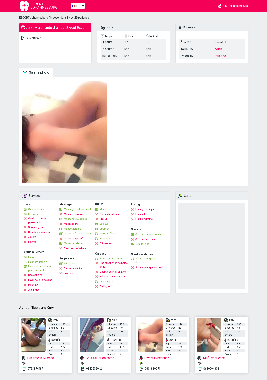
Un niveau (33, 214)
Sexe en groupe (37, 227)
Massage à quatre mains (78, 233)
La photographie (37, 261)
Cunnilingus (106, 281)
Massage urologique (75, 218)
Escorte (32, 257)
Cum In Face (142, 243)
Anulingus (33, 289)
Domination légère (110, 214)
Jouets (32, 236)
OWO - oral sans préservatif (37, 220)
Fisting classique (145, 209)
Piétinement (106, 243)
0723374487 (35, 368)
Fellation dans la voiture (113, 276)
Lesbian (68, 273)
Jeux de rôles (107, 233)
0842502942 (94, 368)
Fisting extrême (144, 218)
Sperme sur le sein (145, 239)
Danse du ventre (73, 268)
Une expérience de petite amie (114, 264)
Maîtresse (105, 209)
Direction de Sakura (75, 248)
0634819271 (35, 38)
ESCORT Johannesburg (33, 17)
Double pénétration (39, 232)
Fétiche (32, 241)
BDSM (103, 218)
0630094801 (211, 368)
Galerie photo (38, 72)
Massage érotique (74, 214)
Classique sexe (36, 209)
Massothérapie (72, 228)
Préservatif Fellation (111, 258)
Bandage (105, 238)
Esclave (104, 223)
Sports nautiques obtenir (149, 267)
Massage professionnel (77, 209)
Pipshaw (33, 284)
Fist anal (140, 214)
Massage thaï (71, 223)
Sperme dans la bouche (148, 234)
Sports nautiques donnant (145, 260)
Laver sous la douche (40, 279)
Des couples (35, 275)
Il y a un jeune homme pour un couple (40, 268)
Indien (218, 49)
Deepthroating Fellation (113, 271)
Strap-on (104, 228)
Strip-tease (70, 263)
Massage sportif (73, 238)
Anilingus (105, 286)
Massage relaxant (74, 243)
